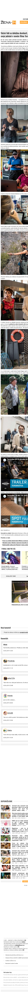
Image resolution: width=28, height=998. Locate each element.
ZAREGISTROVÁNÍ (24, 632)
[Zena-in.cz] (9, 22)
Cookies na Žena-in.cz (10, 960)
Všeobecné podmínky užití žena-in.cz (14, 955)
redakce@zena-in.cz (19, 945)
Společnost (23, 22)
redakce (23, 942)
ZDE (25, 940)
